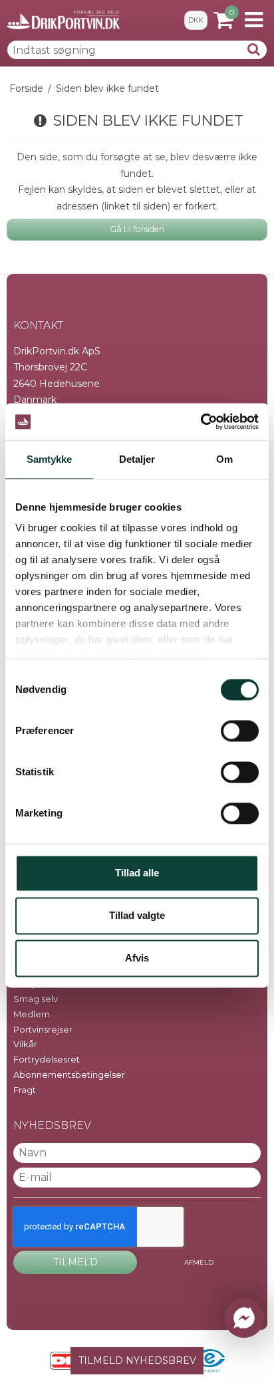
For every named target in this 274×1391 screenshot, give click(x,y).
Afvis (137, 957)
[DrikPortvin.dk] (63, 20)
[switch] (240, 730)
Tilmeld (75, 1262)
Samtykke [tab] (49, 459)
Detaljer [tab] (137, 459)
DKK (195, 20)
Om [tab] (224, 459)
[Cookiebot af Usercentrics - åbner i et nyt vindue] (200, 421)
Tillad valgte (137, 915)
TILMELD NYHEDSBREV (137, 1360)
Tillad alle (137, 872)
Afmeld (198, 1262)
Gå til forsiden (137, 229)
